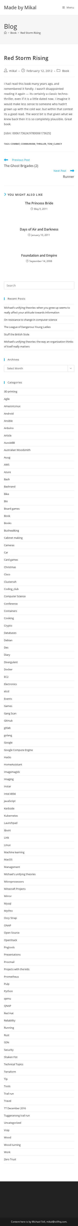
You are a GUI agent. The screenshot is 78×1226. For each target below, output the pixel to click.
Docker (8, 669)
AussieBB (9, 443)
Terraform (10, 1071)
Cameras (9, 545)
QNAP (7, 1006)
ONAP (7, 925)
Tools (7, 1086)
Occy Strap (10, 918)
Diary (7, 655)
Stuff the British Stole (16, 334)
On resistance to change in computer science (30, 320)
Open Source (11, 932)
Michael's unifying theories (20, 874)
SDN (6, 1042)
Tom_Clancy (54, 143)
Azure (7, 472)
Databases (10, 633)
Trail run (9, 1093)
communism (28, 143)
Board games (12, 508)
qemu (7, 998)
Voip (6, 1130)
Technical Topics (13, 1064)
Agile (7, 399)
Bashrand (9, 486)
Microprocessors (14, 881)
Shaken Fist (11, 1057)
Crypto (8, 625)
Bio (6, 501)
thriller (41, 143)
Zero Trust (10, 1159)
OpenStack (10, 940)
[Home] (5, 33)
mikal (13, 71)
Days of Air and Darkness (39, 229)
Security (9, 1050)
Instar (7, 786)
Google (8, 742)
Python (8, 991)
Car (6, 552)
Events (8, 699)
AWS (6, 464)
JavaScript (10, 801)
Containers (10, 611)
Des (6, 647)
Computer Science (15, 596)
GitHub (8, 720)
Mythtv (8, 911)
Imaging (9, 779)
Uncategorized (12, 1123)
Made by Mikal (20, 7)
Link (6, 837)
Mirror (8, 896)
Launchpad (10, 823)
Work (7, 1152)
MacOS (8, 859)
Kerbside (9, 808)
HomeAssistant (13, 764)
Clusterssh (10, 582)
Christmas (10, 567)
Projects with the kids (16, 969)
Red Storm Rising (30, 33)
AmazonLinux (12, 406)
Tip (6, 1079)
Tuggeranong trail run (17, 1115)
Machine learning (14, 852)
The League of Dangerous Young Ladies (27, 327)
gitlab (7, 728)
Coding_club (11, 589)
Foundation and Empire (39, 255)
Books (7, 523)
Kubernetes (11, 815)
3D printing (10, 391)
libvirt (7, 830)
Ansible (8, 421)
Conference (11, 603)
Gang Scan (10, 713)
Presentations (12, 954)
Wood (7, 1137)
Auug (7, 457)
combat (15, 143)
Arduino (9, 428)
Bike (6, 494)
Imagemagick (12, 772)
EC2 (6, 677)
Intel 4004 (10, 794)
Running (9, 1027)
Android (9, 413)
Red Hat (9, 1013)
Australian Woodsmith (17, 450)
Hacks (7, 757)
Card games (11, 559)
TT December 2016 (15, 1108)
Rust (6, 1035)
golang (8, 735)
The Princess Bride (39, 203)
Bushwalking (11, 530)
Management (12, 867)
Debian (8, 640)
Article (7, 435)
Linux (7, 845)
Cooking (9, 618)
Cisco (7, 574)
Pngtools (9, 947)
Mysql (7, 903)
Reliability (9, 1020)
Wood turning (12, 1145)
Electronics (10, 684)
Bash (7, 479)
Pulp (6, 984)
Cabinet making (13, 538)
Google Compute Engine (18, 750)
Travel (7, 1101)
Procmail (9, 962)
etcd (6, 691)
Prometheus (11, 976)
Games (8, 706)
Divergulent (11, 662)
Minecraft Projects (15, 889)
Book (65, 71)
